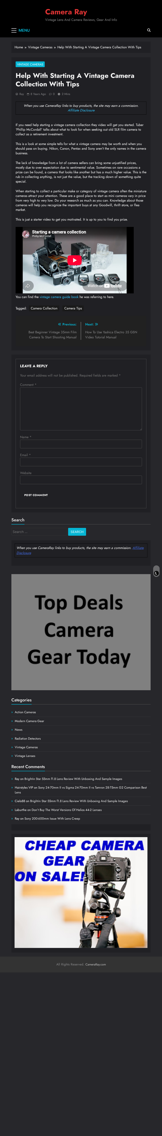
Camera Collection (44, 308)
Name (25, 437)
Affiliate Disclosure (81, 110)
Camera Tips (73, 308)
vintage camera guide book (59, 296)
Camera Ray (66, 11)
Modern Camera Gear (29, 721)
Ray (21, 94)
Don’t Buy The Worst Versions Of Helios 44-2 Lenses (67, 810)
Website (25, 472)
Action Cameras (25, 712)
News (18, 729)
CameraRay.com (95, 964)
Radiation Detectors (28, 738)
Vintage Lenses (25, 756)
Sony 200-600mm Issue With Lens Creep (52, 818)
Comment (28, 384)
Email (25, 455)
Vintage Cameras (30, 64)
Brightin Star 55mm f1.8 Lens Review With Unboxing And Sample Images (73, 779)
